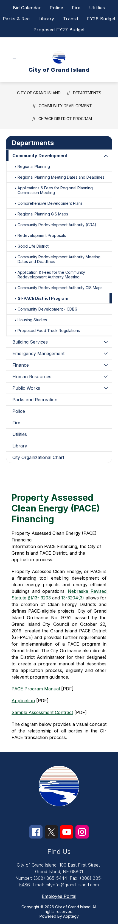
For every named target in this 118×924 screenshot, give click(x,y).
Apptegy (71, 916)
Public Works (26, 388)
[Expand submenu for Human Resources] (106, 376)
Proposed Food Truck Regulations (49, 330)
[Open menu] (14, 60)
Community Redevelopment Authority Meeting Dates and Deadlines (59, 259)
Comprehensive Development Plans (50, 203)
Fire (76, 7)
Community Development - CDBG (47, 309)
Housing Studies (32, 319)
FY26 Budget (101, 18)
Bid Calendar (27, 7)
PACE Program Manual (36, 688)
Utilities (97, 7)
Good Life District (33, 246)
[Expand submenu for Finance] (106, 364)
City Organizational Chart (38, 457)
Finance (20, 365)
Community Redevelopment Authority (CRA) (57, 224)
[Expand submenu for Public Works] (106, 388)
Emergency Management (38, 353)
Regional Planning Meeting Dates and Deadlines (61, 177)
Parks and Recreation (34, 399)
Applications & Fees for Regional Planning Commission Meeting (55, 190)
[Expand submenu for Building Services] (106, 341)
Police (56, 7)
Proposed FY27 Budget (59, 29)
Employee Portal (59, 896)
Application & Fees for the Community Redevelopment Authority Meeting (51, 274)
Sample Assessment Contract (42, 712)
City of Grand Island (39, 92)
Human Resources (31, 376)
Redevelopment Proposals (42, 235)
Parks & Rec (16, 18)
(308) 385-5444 (50, 878)
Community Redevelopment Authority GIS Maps (60, 287)
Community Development (65, 105)
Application (23, 700)
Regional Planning (34, 166)
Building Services (30, 342)
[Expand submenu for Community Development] (106, 156)
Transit (70, 18)
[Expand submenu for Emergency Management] (106, 353)
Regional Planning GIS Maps (43, 214)
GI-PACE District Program (65, 118)
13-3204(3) (72, 598)
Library (46, 18)
